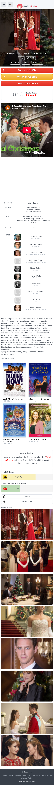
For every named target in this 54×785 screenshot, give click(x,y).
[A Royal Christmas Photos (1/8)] (27, 524)
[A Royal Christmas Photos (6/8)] (27, 686)
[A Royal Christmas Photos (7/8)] (27, 718)
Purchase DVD (27, 502)
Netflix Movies (24, 782)
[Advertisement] (27, 180)
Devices (18, 776)
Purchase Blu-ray (27, 496)
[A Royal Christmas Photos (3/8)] (27, 589)
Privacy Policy (27, 778)
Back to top (28, 772)
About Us (26, 776)
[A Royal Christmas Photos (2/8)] (27, 556)
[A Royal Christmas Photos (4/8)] (27, 621)
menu (3, 4)
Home (5, 776)
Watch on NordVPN (28, 83)
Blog (11, 776)
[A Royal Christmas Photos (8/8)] (27, 750)
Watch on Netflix (27, 70)
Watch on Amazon (27, 77)
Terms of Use (47, 776)
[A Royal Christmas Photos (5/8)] (27, 653)
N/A (33, 227)
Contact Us (36, 776)
